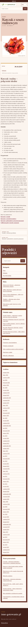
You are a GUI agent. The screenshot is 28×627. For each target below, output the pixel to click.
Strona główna (4, 623)
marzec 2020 (6, 511)
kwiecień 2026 (6, 382)
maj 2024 (5, 428)
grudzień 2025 (6, 392)
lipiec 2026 (5, 375)
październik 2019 (7, 524)
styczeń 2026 (6, 390)
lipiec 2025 (5, 405)
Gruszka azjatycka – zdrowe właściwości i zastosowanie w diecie (12, 589)
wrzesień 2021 (6, 468)
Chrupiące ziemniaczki (8, 345)
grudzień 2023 (6, 441)
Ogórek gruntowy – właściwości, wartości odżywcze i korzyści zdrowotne (12, 316)
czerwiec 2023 (6, 453)
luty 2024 (5, 436)
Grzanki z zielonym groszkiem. (9, 232)
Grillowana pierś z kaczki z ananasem (10, 223)
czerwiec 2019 (6, 534)
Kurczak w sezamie (5, 216)
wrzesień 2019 (6, 527)
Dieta (4, 270)
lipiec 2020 (5, 501)
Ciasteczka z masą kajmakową (10, 342)
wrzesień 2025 (6, 400)
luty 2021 (5, 484)
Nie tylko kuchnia (7, 275)
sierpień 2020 (6, 499)
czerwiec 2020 (6, 504)
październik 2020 (7, 494)
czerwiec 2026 (6, 377)
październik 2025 (7, 397)
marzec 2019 (6, 542)
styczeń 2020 (6, 517)
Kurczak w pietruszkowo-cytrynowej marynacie (12, 221)
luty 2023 (5, 461)
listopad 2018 (6, 552)
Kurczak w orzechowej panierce (8, 219)
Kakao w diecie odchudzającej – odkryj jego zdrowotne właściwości (13, 295)
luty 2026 (5, 387)
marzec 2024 (6, 433)
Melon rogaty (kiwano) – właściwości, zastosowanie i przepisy (11, 285)
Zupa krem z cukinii (7, 352)
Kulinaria (4, 16)
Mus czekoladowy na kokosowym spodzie (12, 593)
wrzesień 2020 (6, 496)
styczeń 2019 (6, 547)
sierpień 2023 (6, 448)
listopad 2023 (6, 443)
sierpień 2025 (6, 403)
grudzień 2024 (6, 423)
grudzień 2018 (6, 549)
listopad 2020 (6, 491)
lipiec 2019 (5, 532)
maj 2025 (5, 410)
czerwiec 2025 (6, 408)
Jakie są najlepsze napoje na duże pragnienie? (13, 349)
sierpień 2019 (6, 529)
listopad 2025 (6, 395)
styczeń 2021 (6, 486)
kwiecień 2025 (6, 413)
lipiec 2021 (5, 471)
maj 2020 (5, 506)
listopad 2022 (6, 466)
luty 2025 (5, 418)
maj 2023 (5, 456)
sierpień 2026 (6, 372)
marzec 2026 (6, 385)
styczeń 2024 (6, 438)
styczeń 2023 (6, 463)
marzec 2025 (6, 415)
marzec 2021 (6, 481)
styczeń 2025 (6, 420)
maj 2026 (5, 380)
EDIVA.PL (14, 1)
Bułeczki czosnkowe (7, 576)
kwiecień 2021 (6, 479)
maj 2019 (5, 537)
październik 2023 (7, 446)
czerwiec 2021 (6, 473)
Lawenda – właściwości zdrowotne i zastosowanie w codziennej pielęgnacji (11, 562)
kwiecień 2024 (6, 430)
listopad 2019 (6, 522)
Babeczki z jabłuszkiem (8, 355)
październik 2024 (7, 425)
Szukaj (25, 8)
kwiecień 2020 (6, 509)
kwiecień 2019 (6, 539)
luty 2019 (5, 544)
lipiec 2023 (5, 451)
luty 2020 (5, 514)
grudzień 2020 (6, 489)
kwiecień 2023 (6, 458)
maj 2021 (5, 476)
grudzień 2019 (6, 519)
